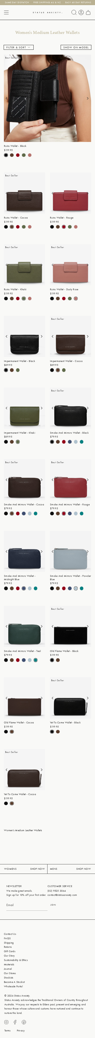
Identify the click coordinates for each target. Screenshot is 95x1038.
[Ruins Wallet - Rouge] (70, 193)
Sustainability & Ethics (16, 960)
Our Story (9, 955)
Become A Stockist (14, 982)
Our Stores (10, 973)
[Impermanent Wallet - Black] (24, 336)
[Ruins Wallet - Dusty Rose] (70, 264)
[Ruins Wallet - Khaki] (24, 264)
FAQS (7, 938)
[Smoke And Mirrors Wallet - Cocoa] (24, 479)
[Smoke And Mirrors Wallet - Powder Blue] (70, 551)
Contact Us (10, 934)
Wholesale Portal (13, 986)
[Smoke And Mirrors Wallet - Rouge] (70, 479)
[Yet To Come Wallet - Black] (70, 698)
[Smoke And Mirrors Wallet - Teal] (24, 626)
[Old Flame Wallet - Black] (70, 626)
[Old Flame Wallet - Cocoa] (24, 698)
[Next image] (85, 98)
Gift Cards (9, 951)
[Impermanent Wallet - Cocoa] (70, 336)
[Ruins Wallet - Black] (47, 98)
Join (53, 905)
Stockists (8, 977)
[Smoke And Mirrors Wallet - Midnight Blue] (24, 551)
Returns (8, 946)
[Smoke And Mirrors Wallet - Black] (70, 408)
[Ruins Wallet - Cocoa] (24, 193)
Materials (9, 964)
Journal (8, 968)
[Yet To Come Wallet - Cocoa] (24, 769)
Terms (7, 1030)
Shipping (9, 942)
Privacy (21, 1030)
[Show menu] (6, 12)
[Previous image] (9, 98)
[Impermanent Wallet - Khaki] (24, 408)
